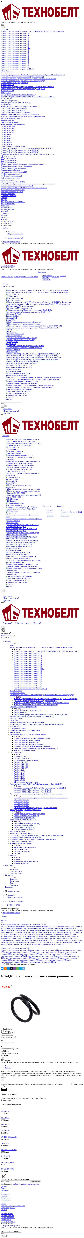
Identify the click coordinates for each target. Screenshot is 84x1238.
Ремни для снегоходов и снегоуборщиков (29, 814)
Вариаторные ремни (11, 940)
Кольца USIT (23, 930)
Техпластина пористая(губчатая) (24, 944)
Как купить (14, 869)
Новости (4, 1196)
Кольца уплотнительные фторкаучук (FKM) (39, 962)
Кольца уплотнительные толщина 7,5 (52, 960)
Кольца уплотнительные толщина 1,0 (15, 950)
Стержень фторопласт (54, 932)
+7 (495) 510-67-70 (8, 221)
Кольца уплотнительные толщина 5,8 (45, 958)
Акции (3, 1188)
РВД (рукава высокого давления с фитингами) (46, 930)
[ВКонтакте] (2, 968)
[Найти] (2, 26)
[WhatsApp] (17, 968)
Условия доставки (7, 1216)
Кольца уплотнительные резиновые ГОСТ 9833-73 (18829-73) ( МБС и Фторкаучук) (45, 651)
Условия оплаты (7, 1214)
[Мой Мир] (8, 968)
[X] (11, 968)
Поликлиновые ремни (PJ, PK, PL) (27, 824)
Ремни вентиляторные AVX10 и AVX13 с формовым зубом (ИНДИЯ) (40, 788)
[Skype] (20, 968)
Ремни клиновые (20, 756)
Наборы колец (16, 934)
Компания (13, 879)
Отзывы (8, 1068)
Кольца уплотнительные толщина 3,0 (52, 954)
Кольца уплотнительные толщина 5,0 (17, 958)
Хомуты (17, 859)
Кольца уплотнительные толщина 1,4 (43, 950)
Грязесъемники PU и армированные (27, 711)
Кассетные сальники (20, 926)
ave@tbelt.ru (7, 242)
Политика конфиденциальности (13, 1206)
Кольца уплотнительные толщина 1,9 (45, 952)
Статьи (3, 1204)
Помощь (4, 1210)
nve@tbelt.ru (15, 242)
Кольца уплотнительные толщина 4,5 (39, 956)
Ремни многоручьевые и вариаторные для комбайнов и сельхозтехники (40, 798)
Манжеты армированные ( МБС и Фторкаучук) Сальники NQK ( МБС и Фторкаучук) (46, 699)
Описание (9, 1066)
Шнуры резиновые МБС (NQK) (30, 940)
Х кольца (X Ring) (11, 930)
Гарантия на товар (8, 1218)
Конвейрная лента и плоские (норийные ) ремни (32, 738)
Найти (4, 1236)
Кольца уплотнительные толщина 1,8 (17, 952)
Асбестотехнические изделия (25, 847)
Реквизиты (5, 1198)
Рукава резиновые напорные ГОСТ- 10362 (30, 942)
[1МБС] (25, 1025)
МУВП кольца (41, 932)
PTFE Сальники (7, 926)
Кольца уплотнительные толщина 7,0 (24, 960)
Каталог (13, 645)
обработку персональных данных (26, 1184)
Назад (14, 643)
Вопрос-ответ (6, 1220)
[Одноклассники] (5, 968)
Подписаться (35, 1182)
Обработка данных (8, 1208)
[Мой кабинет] (2, 593)
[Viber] (14, 968)
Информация (6, 1200)
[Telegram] (23, 968)
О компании (5, 1194)
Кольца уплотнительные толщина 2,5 (24, 954)
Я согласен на (21, 1184)
